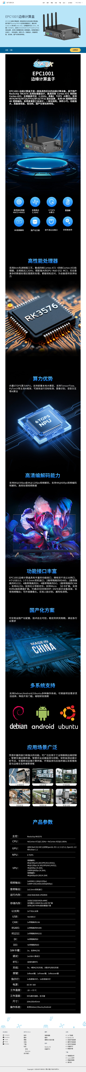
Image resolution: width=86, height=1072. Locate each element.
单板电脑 (47, 1035)
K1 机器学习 (69, 1046)
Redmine (27, 1051)
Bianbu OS (48, 1047)
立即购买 (75, 50)
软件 (44, 2)
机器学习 (47, 1049)
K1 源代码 (69, 1062)
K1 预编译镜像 (70, 1060)
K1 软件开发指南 (71, 1044)
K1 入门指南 (69, 1035)
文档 (56, 2)
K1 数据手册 (69, 1049)
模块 (46, 1037)
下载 (60, 2)
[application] (65, 3)
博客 (52, 2)
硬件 (48, 2)
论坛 (26, 1049)
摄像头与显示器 (49, 1040)
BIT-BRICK (10, 3)
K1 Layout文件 (70, 1058)
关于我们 (70, 2)
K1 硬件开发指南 (71, 1042)
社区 (64, 2)
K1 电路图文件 (70, 1056)
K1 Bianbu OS (70, 1037)
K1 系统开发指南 (71, 1040)
